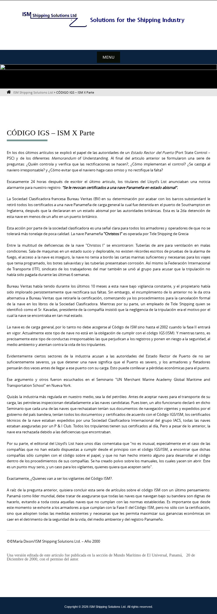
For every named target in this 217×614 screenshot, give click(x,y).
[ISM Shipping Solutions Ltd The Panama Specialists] (108, 19)
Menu (108, 57)
